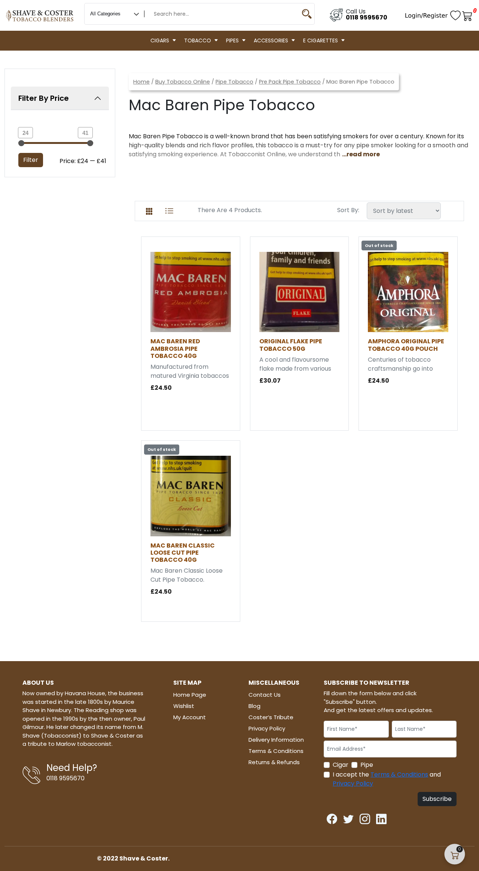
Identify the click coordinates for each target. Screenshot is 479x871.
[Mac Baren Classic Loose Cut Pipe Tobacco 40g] (190, 495)
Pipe (366, 764)
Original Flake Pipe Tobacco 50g (290, 345)
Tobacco (197, 40)
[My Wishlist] (456, 15)
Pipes (232, 40)
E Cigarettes (320, 40)
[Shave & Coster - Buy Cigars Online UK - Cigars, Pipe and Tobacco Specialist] (39, 12)
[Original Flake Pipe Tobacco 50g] (299, 291)
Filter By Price (43, 98)
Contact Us (264, 695)
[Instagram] (365, 817)
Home (141, 81)
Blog (254, 706)
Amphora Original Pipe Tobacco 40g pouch (406, 345)
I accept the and (387, 779)
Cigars (159, 40)
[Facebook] (332, 817)
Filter (30, 160)
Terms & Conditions (275, 751)
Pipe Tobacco (234, 81)
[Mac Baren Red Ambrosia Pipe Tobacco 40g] (190, 291)
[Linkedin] (381, 817)
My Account (189, 717)
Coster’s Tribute (270, 717)
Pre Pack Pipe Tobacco (290, 81)
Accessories (271, 40)
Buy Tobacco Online (182, 81)
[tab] (149, 209)
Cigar (340, 764)
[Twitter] (348, 817)
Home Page (189, 695)
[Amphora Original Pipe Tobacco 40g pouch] (408, 291)
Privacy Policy (266, 728)
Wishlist (183, 706)
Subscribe (437, 799)
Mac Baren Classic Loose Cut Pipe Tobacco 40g (182, 552)
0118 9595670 (366, 17)
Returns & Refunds (274, 762)
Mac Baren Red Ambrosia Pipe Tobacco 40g (175, 348)
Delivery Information (276, 740)
